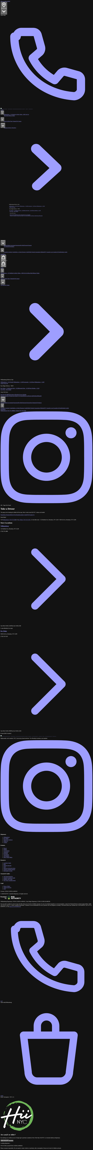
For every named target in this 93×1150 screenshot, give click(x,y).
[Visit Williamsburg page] (46, 624)
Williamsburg (5, 526)
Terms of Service (7, 887)
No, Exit (11, 1140)
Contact (5, 842)
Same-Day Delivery (8, 839)
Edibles (5, 849)
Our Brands (6, 854)
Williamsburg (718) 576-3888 (9, 519)
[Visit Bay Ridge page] (46, 729)
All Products (6, 856)
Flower (5, 848)
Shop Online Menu (7, 857)
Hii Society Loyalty (7, 870)
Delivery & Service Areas (9, 868)
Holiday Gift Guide (7, 879)
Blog (4, 864)
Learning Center (7, 863)
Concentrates (6, 850)
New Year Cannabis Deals (9, 880)
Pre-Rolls (5, 853)
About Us (5, 841)
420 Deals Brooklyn (8, 876)
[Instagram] (46, 502)
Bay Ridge (4, 631)
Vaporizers (5, 852)
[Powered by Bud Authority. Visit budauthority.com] (11, 899)
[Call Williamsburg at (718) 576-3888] (46, 107)
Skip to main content (5, 1)
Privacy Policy (6, 886)
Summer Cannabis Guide (9, 877)
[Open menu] (6, 260)
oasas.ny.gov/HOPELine (15, 906)
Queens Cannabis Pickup (9, 869)
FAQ (4, 867)
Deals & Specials (7, 865)
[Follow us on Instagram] (46, 831)
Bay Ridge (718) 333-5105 (24, 519)
